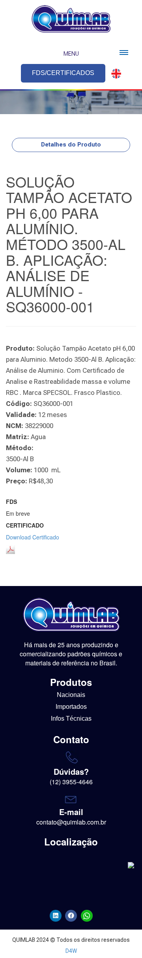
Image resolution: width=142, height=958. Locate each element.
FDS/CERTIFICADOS (63, 73)
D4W (71, 951)
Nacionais (71, 694)
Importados (71, 706)
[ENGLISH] (114, 74)
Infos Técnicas (71, 718)
